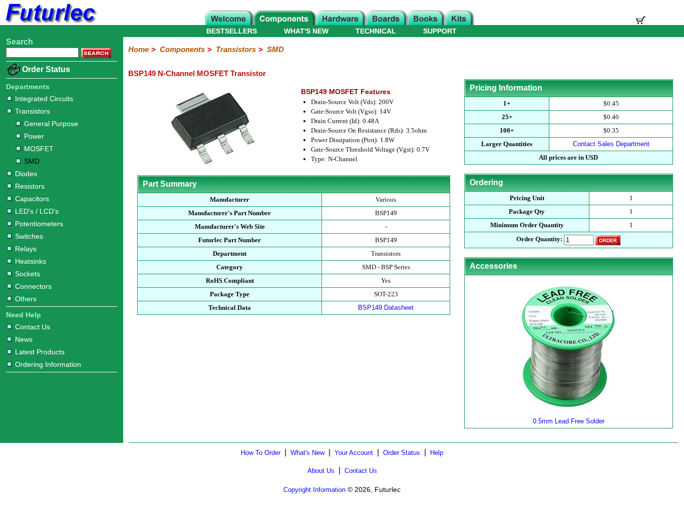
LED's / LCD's (37, 211)
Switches (29, 236)
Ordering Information (48, 364)
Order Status (46, 69)
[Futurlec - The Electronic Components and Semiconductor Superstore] (50, 22)
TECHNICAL (376, 31)
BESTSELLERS (231, 31)
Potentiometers (39, 224)
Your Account (353, 452)
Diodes (26, 174)
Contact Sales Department (611, 144)
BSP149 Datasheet (386, 307)
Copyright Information (314, 489)
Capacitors (32, 199)
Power (34, 136)
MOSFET (39, 149)
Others (26, 299)
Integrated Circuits (44, 99)
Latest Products (40, 352)
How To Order (260, 452)
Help (436, 452)
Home (138, 49)
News (24, 339)
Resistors (30, 186)
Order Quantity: (539, 239)
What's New (307, 452)
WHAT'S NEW (306, 31)
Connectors (33, 286)
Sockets (27, 274)
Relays (26, 249)
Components (182, 49)
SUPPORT (440, 31)
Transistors (32, 111)
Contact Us (32, 327)
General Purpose (51, 124)
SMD (32, 161)
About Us (320, 470)
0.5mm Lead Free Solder (568, 421)
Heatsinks (30, 261)
